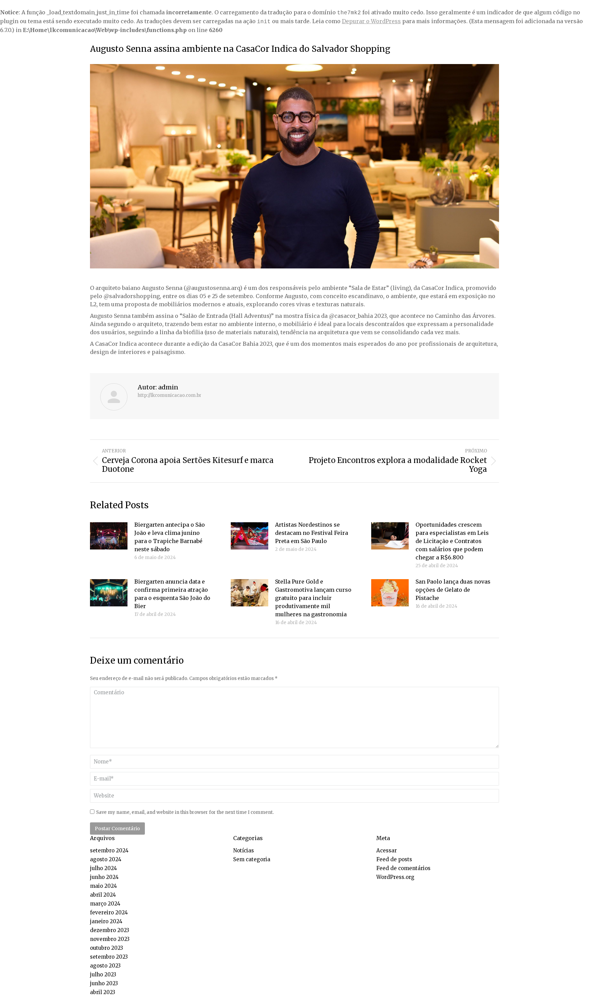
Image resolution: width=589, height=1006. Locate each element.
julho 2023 (103, 974)
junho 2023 (104, 983)
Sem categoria (251, 859)
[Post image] (108, 536)
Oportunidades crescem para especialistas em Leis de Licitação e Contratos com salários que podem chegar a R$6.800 (452, 541)
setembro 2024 (109, 850)
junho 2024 (104, 877)
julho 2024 (103, 868)
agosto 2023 (105, 965)
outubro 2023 (106, 948)
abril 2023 (102, 992)
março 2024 (105, 903)
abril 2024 (103, 895)
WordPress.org (395, 877)
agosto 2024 (105, 859)
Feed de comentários (403, 868)
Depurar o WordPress (371, 21)
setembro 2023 (109, 957)
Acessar (386, 850)
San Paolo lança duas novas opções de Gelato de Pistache (453, 589)
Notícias (243, 850)
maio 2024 (103, 886)
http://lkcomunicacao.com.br (169, 395)
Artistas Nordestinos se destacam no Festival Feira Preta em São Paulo (311, 532)
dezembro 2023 (109, 930)
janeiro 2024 (106, 921)
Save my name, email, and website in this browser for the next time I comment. (185, 812)
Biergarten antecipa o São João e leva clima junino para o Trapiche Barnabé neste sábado (169, 537)
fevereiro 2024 (109, 912)
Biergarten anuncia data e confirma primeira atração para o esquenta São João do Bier (172, 593)
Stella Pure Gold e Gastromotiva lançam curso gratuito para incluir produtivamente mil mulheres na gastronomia (313, 598)
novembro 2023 (110, 939)
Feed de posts (394, 859)
